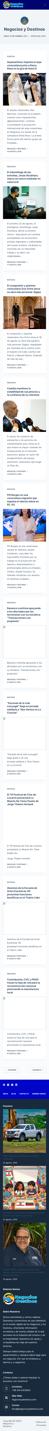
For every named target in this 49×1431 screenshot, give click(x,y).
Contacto (24, 1094)
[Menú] (45, 5)
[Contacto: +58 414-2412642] (6, 1388)
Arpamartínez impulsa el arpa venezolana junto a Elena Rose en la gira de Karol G (24, 65)
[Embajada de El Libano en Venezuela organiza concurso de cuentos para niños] (24, 1188)
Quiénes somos (39, 1094)
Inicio (5, 1094)
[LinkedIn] (16, 1085)
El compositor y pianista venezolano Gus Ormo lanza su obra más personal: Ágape (24, 288)
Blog (13, 1094)
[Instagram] (12, 1085)
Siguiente (37, 1070)
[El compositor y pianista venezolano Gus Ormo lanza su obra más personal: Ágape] (24, 312)
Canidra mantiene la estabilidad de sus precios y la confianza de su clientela (23, 391)
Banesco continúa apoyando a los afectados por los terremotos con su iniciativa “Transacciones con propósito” (24, 615)
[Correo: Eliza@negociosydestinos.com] (6, 1407)
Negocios (11, 167)
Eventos (11, 56)
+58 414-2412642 (21, 1390)
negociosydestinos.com (24, 1399)
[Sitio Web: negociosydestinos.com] (6, 1397)
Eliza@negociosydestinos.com (27, 1408)
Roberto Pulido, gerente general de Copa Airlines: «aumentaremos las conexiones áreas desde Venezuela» (24, 1272)
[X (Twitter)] (8, 1085)
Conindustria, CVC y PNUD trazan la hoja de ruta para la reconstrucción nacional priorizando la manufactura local (23, 986)
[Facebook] (4, 1085)
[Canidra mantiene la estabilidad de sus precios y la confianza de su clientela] (24, 415)
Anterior (12, 1070)
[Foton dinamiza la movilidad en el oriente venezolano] (24, 1131)
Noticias (11, 280)
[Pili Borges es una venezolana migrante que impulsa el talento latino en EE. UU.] (24, 525)
